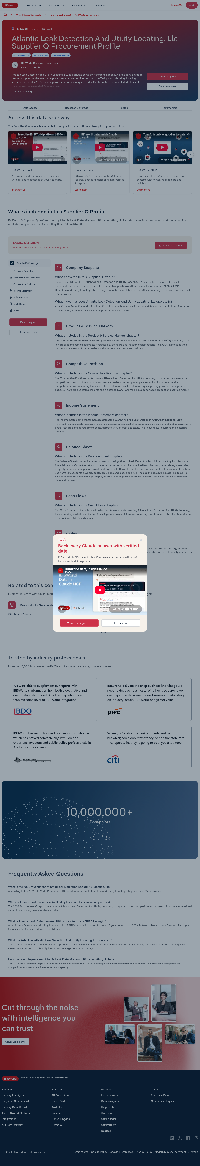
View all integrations (79, 623)
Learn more (121, 623)
